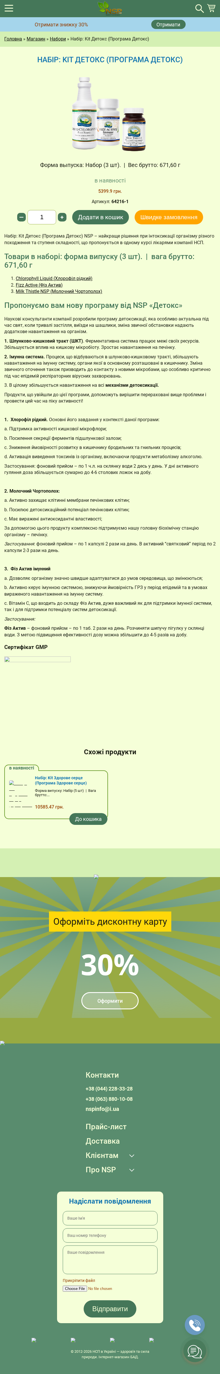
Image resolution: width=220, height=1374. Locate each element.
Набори (58, 39)
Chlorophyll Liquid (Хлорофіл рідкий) (54, 278)
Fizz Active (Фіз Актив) (39, 285)
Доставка (103, 1141)
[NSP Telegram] (48, 1340)
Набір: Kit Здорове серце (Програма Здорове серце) (61, 780)
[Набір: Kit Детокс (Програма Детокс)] (110, 113)
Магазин (36, 39)
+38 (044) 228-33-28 (109, 1089)
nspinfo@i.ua (102, 1109)
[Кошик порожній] (211, 10)
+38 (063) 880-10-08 (109, 1099)
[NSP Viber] (87, 1340)
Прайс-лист (106, 1126)
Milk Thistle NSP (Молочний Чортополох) (59, 291)
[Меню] (9, 10)
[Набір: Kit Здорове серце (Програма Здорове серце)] (20, 794)
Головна (13, 39)
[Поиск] (199, 8)
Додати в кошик (100, 217)
